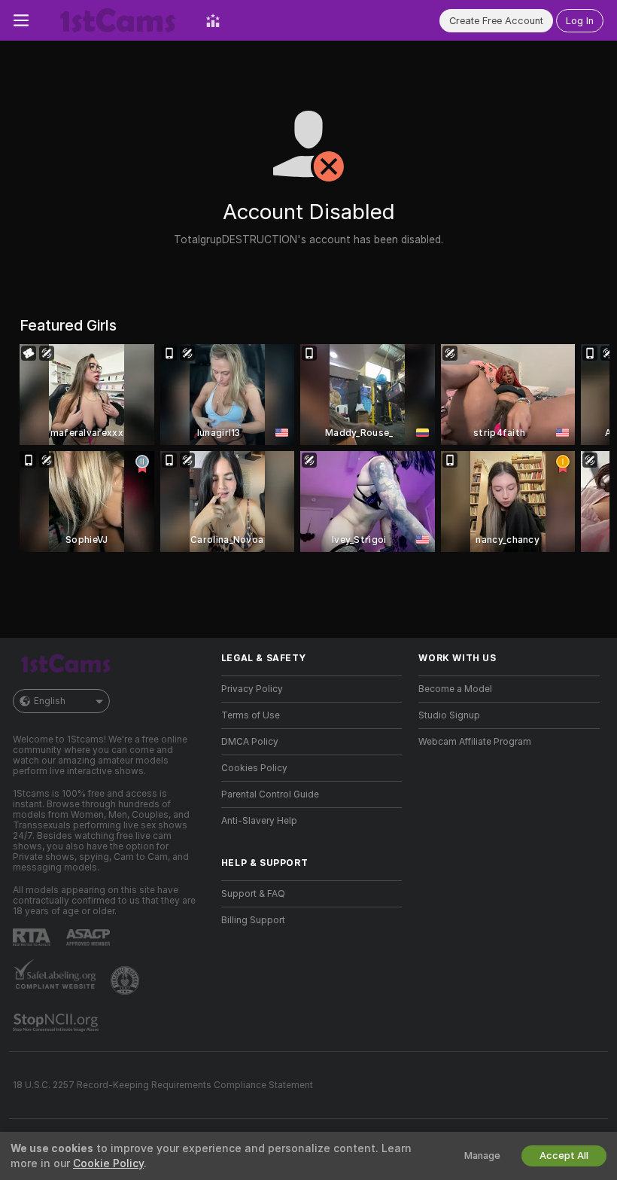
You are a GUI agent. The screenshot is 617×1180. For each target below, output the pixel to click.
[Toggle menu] (21, 20)
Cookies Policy (254, 768)
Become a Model (455, 689)
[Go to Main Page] (117, 20)
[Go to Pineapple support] (126, 980)
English (49, 701)
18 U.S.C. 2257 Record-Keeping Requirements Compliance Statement (163, 1085)
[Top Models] (213, 20)
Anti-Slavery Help (259, 821)
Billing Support (253, 920)
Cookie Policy (108, 1163)
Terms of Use (250, 715)
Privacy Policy (252, 689)
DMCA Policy (249, 741)
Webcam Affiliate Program (474, 741)
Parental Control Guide (270, 794)
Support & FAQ (253, 894)
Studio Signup (449, 715)
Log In (580, 20)
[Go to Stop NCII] (57, 1023)
